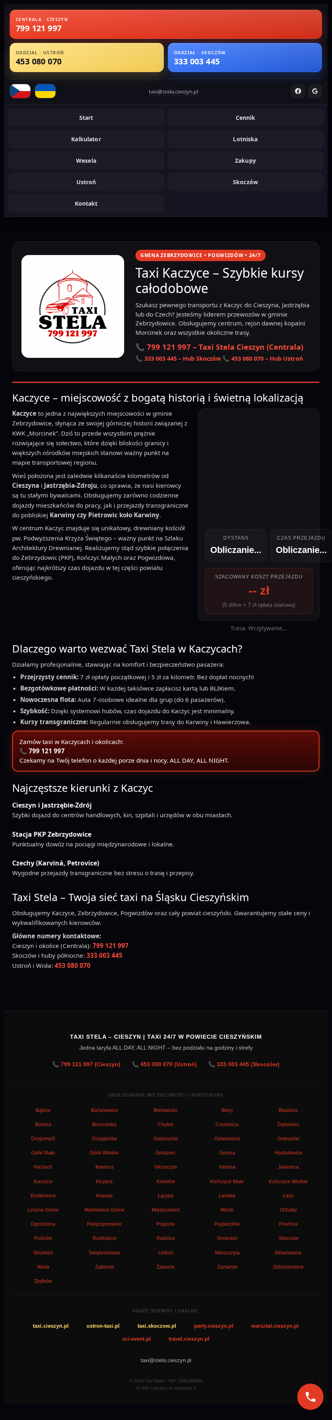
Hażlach (43, 1167)
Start (86, 117)
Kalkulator (86, 139)
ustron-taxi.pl (103, 1326)
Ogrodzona (43, 1224)
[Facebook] (298, 91)
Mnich (227, 1210)
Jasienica (288, 1167)
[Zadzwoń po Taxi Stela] (310, 1397)
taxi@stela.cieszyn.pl (173, 91)
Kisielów (165, 1181)
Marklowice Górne (105, 1210)
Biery (227, 1110)
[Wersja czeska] (20, 91)
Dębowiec (288, 1124)
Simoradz (227, 1238)
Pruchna (288, 1224)
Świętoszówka (104, 1253)
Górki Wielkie (104, 1153)
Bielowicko (166, 1110)
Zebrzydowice (288, 1267)
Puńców (43, 1238)
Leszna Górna (43, 1210)
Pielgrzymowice (104, 1224)
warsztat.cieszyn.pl (275, 1326)
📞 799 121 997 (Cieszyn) (86, 1064)
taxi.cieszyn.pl (51, 1326)
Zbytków (43, 1281)
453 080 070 (73, 965)
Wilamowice (288, 1253)
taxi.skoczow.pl (156, 1326)
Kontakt (86, 203)
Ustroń (86, 182)
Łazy (288, 1196)
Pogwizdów (227, 1224)
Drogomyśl (43, 1139)
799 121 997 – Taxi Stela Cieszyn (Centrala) (225, 347)
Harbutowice (288, 1153)
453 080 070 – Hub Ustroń (267, 358)
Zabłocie (104, 1267)
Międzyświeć (166, 1210)
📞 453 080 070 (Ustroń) (164, 1064)
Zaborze (165, 1267)
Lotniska (245, 139)
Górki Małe (43, 1153)
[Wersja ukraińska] (45, 91)
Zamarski (227, 1267)
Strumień (43, 1253)
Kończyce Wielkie (288, 1181)
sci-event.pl (136, 1339)
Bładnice (288, 1110)
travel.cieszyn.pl (189, 1339)
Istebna (227, 1167)
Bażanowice (104, 1110)
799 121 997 (47, 751)
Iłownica (104, 1167)
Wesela (86, 160)
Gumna (227, 1153)
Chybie (165, 1124)
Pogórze (165, 1224)
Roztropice (104, 1238)
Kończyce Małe (227, 1181)
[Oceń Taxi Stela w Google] (315, 91)
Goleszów (288, 1139)
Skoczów (245, 182)
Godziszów (166, 1139)
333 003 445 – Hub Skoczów (182, 358)
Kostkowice (43, 1196)
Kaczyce (43, 1181)
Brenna (43, 1124)
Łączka (165, 1196)
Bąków (43, 1110)
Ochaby (288, 1210)
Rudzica (165, 1238)
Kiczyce (104, 1181)
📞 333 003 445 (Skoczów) (243, 1064)
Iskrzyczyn (165, 1167)
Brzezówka (104, 1124)
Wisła (43, 1267)
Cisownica (227, 1124)
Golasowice (227, 1139)
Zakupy (245, 160)
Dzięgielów (104, 1139)
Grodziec (166, 1153)
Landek (227, 1196)
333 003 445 (105, 955)
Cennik (246, 117)
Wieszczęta (227, 1253)
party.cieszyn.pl (213, 1326)
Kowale (104, 1196)
